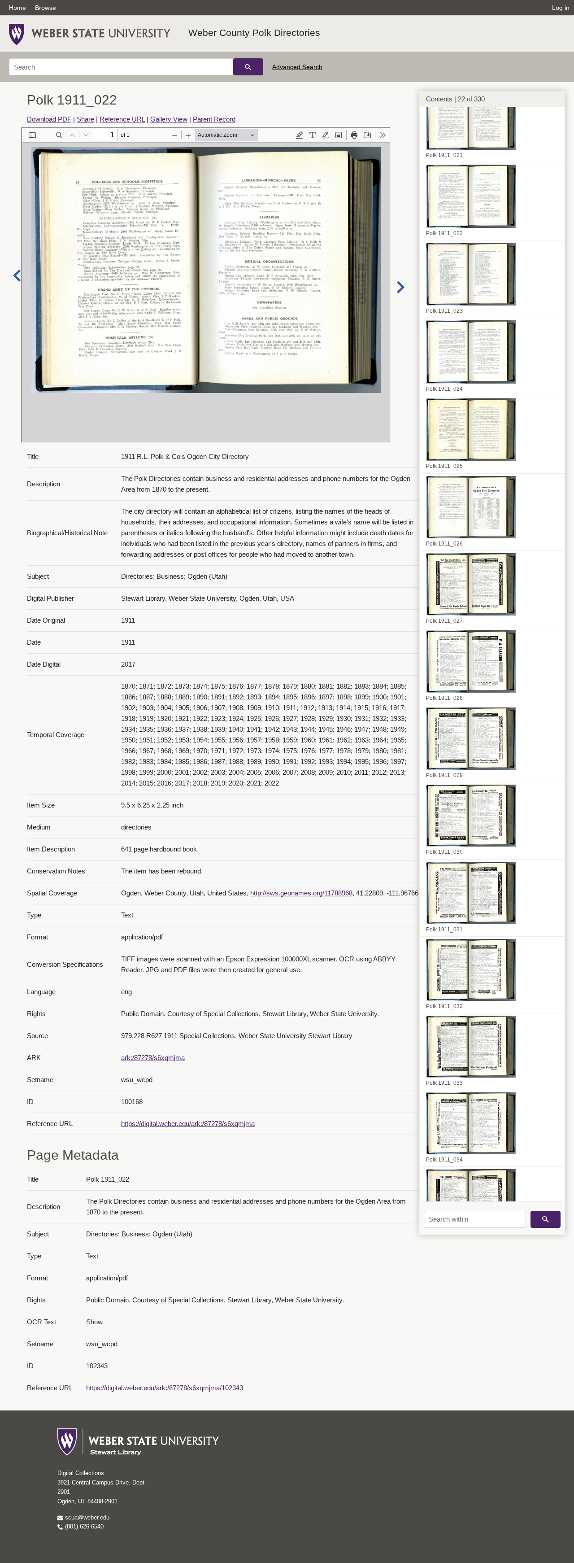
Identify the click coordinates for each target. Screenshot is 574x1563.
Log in (561, 7)
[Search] (248, 66)
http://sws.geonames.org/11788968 (301, 893)
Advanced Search (297, 66)
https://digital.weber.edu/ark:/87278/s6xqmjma (188, 1123)
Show (94, 1322)
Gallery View (168, 119)
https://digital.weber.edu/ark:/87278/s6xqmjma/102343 (164, 1388)
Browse (45, 7)
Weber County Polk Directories (254, 32)
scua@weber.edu (86, 1517)
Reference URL (122, 119)
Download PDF (49, 119)
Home (17, 7)
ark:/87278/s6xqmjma (153, 1057)
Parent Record (214, 119)
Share (85, 119)
